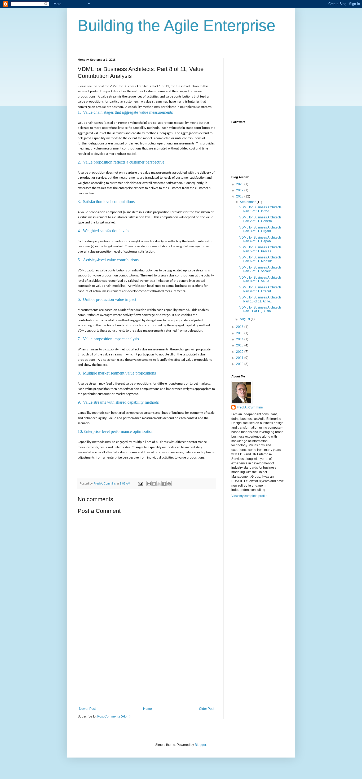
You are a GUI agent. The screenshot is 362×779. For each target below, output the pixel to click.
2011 (240, 358)
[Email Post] (140, 483)
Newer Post (87, 709)
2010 (240, 364)
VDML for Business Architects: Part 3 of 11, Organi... (260, 229)
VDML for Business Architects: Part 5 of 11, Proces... (260, 249)
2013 (240, 345)
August (245, 319)
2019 (240, 190)
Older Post (206, 709)
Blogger (200, 745)
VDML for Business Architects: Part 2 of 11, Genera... (260, 219)
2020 (240, 184)
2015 (240, 333)
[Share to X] (159, 483)
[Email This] (149, 483)
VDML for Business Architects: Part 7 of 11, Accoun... (260, 269)
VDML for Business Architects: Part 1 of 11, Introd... (260, 209)
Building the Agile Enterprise (176, 25)
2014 (240, 339)
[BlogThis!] (154, 483)
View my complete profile (249, 496)
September (248, 202)
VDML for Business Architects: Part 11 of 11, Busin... (260, 309)
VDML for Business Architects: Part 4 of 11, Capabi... (260, 239)
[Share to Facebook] (164, 483)
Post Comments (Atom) (113, 716)
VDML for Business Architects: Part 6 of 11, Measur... (260, 259)
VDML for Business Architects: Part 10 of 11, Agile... (260, 299)
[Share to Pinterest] (169, 483)
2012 (240, 352)
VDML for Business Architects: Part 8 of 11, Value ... (260, 279)
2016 (240, 327)
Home (147, 709)
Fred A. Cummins (250, 407)
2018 (240, 196)
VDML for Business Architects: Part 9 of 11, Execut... (260, 289)
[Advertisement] (146, 667)
